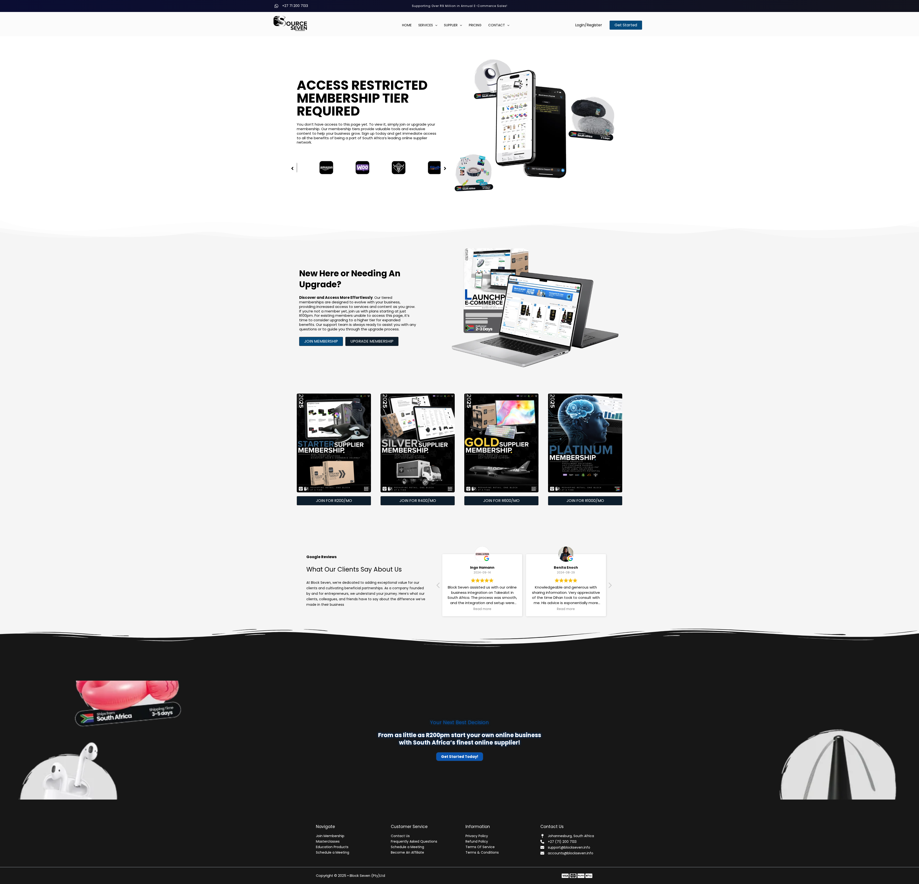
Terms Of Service (480, 847)
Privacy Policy (476, 836)
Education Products (332, 847)
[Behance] (588, 875)
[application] (435, 25)
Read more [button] (482, 609)
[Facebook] (565, 875)
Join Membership (330, 836)
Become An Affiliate (407, 852)
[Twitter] (573, 875)
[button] (588, 25)
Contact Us (400, 836)
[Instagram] (580, 875)
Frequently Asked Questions (414, 841)
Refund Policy (476, 841)
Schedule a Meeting (332, 852)
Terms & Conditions (482, 852)
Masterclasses (328, 841)
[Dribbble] (596, 875)
